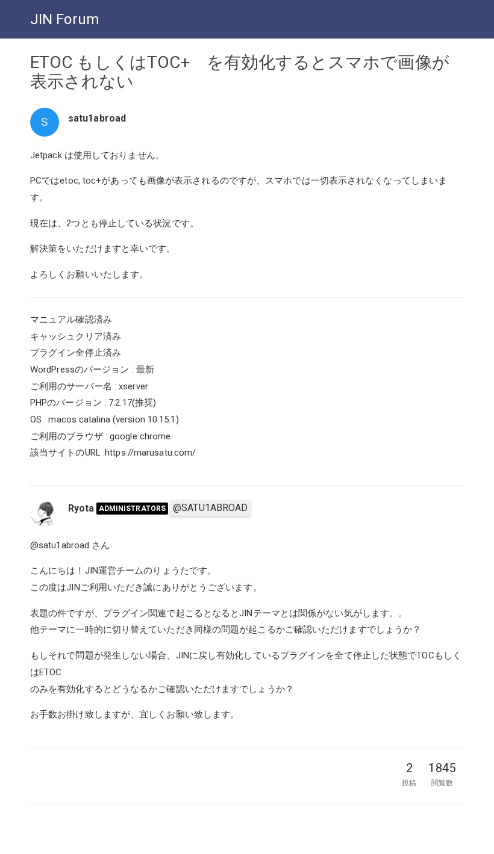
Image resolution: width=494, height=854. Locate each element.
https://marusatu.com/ (150, 452)
